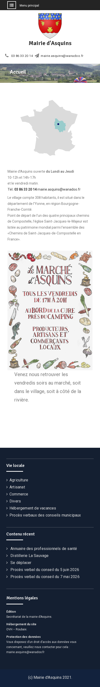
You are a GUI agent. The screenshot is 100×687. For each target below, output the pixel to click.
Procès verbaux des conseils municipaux (45, 515)
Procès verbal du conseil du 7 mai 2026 (45, 576)
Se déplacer (20, 562)
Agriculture (18, 480)
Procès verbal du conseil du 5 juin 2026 (44, 569)
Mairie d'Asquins (50, 43)
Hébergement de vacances (32, 508)
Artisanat (17, 487)
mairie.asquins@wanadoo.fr (62, 56)
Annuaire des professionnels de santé (43, 548)
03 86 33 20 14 (22, 56)
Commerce (18, 494)
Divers (15, 501)
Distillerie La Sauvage (29, 555)
